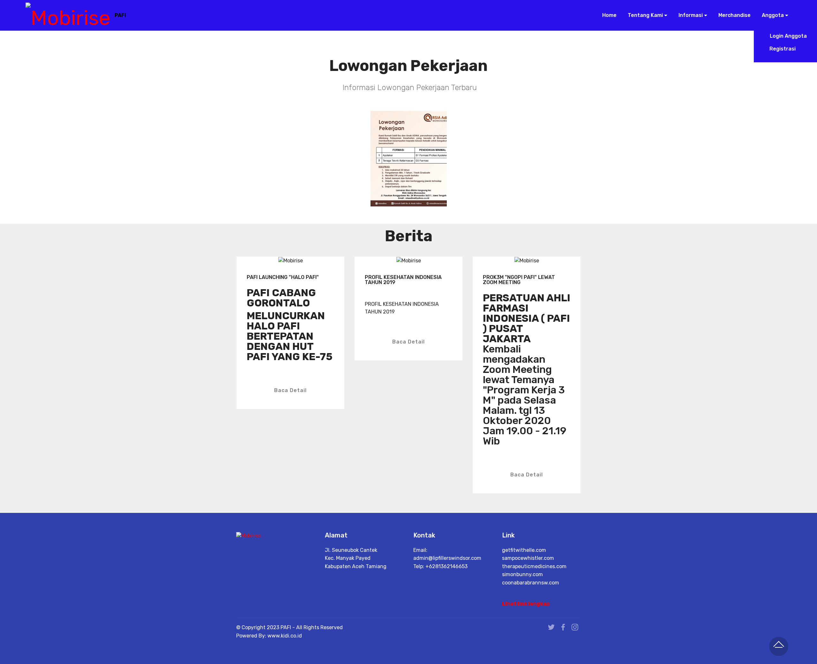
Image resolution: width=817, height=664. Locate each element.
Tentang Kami (644, 15)
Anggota (772, 15)
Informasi (690, 15)
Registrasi (787, 49)
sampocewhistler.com (528, 558)
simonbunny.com (522, 574)
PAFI (120, 15)
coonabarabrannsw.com (530, 583)
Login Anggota (787, 36)
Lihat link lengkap (526, 604)
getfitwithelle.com (524, 550)
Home (608, 15)
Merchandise (733, 15)
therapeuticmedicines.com (534, 566)
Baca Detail (290, 390)
